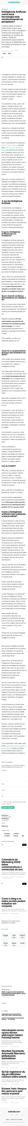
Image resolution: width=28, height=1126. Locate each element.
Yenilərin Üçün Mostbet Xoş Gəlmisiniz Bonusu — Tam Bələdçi (13, 1018)
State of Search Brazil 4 (9, 145)
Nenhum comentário (14, 50)
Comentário (4, 770)
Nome (3, 784)
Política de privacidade (16, 1119)
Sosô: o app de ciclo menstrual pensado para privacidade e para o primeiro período (14, 993)
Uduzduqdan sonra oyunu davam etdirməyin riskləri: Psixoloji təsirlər (12, 1014)
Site (2, 796)
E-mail (3, 790)
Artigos (5, 9)
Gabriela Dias (13, 876)
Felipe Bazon (5, 826)
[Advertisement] (14, 966)
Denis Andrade (5, 876)
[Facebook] (6, 1115)
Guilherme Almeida (6, 997)
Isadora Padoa (20, 876)
